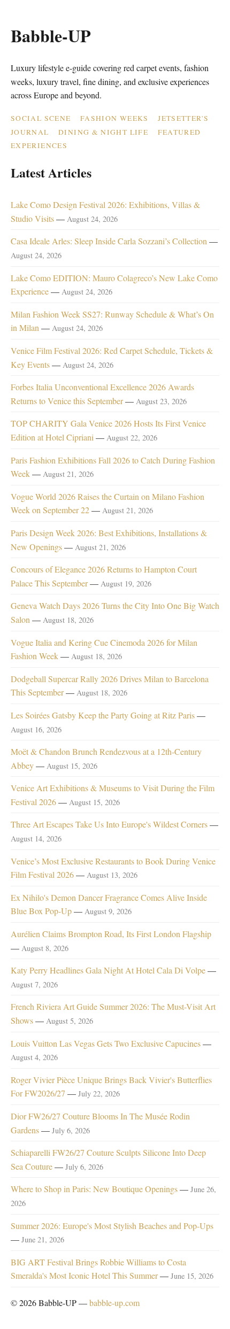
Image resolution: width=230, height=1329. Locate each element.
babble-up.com (114, 1302)
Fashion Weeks (114, 118)
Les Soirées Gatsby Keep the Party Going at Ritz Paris (103, 715)
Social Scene (41, 118)
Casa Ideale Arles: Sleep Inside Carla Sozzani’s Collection (109, 240)
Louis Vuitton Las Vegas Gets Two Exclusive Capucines (106, 1043)
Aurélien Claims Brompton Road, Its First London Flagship (111, 933)
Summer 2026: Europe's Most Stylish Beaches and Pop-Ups (112, 1225)
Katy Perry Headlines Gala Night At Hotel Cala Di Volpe (108, 970)
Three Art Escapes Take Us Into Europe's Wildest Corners (109, 824)
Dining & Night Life (103, 132)
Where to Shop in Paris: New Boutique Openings (94, 1188)
